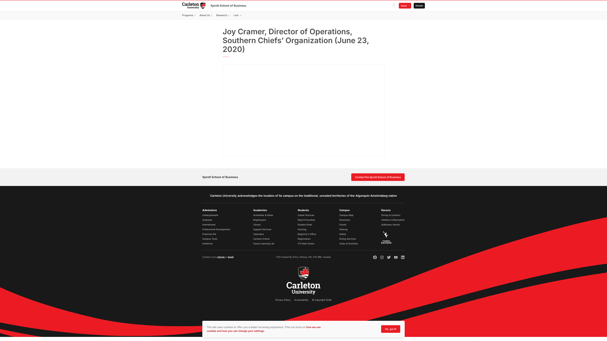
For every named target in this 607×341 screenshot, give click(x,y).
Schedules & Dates (263, 215)
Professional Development (216, 229)
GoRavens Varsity (390, 224)
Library (257, 224)
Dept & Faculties (306, 219)
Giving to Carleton (390, 215)
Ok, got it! (390, 329)
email (231, 257)
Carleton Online (261, 238)
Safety (342, 234)
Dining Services (347, 238)
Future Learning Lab (263, 243)
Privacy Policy (283, 300)
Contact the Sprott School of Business (378, 177)
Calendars (258, 234)
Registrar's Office (307, 234)
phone (221, 257)
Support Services (262, 229)
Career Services (306, 215)
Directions (344, 219)
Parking (343, 229)
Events (342, 224)
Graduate (207, 219)
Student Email (305, 224)
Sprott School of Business (228, 5)
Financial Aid (209, 234)
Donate (419, 5)
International (208, 224)
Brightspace (259, 219)
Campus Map (346, 215)
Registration (304, 238)
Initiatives (207, 243)
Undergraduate (210, 215)
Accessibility (301, 300)
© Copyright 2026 (321, 300)
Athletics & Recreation (393, 219)
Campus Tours (210, 238)
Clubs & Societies (348, 243)
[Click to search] (394, 6)
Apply (404, 5)
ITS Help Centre (306, 243)
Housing (302, 229)
